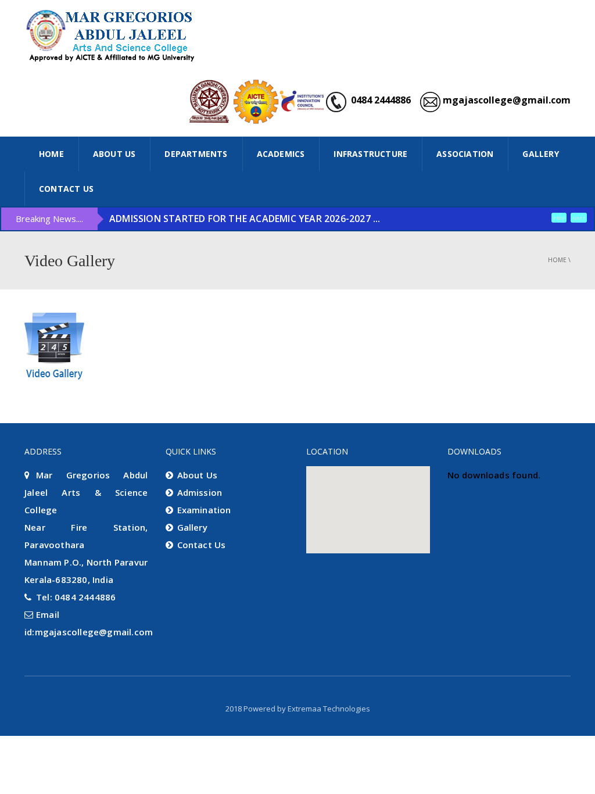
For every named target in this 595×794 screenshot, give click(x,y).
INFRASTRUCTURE (370, 153)
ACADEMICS (281, 153)
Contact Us (66, 188)
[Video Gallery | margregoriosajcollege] (111, 35)
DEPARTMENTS (195, 153)
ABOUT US (114, 153)
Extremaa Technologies (329, 708)
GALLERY (540, 153)
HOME (51, 153)
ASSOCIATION (464, 153)
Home (557, 260)
